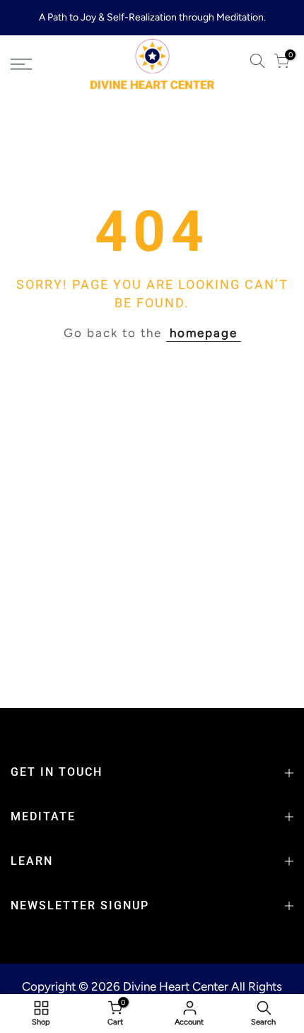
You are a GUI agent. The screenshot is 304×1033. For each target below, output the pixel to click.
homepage (204, 333)
